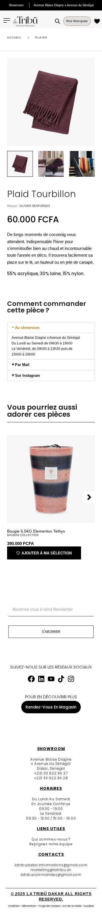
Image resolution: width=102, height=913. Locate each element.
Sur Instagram (27, 375)
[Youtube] (51, 679)
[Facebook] (31, 679)
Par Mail (22, 365)
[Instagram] (71, 679)
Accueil (14, 37)
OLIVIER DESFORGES (35, 205)
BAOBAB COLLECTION (23, 535)
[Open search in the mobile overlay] (57, 21)
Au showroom (27, 327)
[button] (51, 327)
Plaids (41, 37)
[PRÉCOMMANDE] (98, 21)
